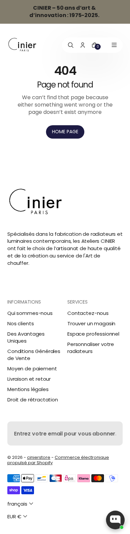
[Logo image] (22, 44)
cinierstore (38, 457)
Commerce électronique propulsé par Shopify (58, 460)
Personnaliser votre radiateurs (90, 348)
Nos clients (20, 323)
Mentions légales (28, 389)
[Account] (83, 45)
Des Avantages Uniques (26, 337)
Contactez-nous (88, 313)
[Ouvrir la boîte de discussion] (115, 520)
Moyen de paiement (32, 368)
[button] (21, 503)
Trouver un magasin (91, 323)
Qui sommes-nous (30, 313)
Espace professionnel (93, 333)
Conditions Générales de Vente (33, 355)
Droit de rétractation (32, 399)
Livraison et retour (29, 378)
